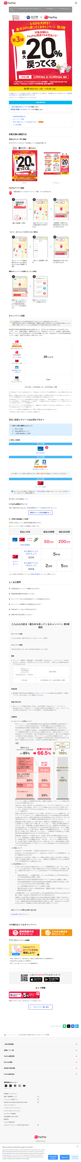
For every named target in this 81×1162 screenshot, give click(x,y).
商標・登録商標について (10, 1096)
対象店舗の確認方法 (19, 116)
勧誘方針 (6, 1119)
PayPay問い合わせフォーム (19, 914)
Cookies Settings (75, 1157)
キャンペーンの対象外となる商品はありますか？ (26, 604)
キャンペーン (12, 1034)
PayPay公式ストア (27, 1000)
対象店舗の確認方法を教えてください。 (23, 593)
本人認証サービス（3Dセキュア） (31, 552)
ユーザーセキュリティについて (12, 1110)
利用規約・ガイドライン (10, 1093)
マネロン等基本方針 (9, 1122)
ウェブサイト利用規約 (10, 1113)
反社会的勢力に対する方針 (11, 1116)
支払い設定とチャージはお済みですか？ (25, 122)
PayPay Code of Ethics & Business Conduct (15, 1102)
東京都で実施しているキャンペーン (22, 109)
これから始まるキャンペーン (20, 107)
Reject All (64, 1157)
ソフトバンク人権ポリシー (11, 1099)
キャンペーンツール (43, 693)
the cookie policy (13, 1155)
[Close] (77, 1146)
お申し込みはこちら (17, 348)
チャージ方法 (17, 357)
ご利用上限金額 (40, 491)
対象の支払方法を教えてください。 (22, 614)
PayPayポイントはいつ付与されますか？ (24, 609)
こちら (26, 499)
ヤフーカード (15, 563)
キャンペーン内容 (18, 119)
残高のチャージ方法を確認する (39, 512)
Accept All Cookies (52, 1157)
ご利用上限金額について (37, 574)
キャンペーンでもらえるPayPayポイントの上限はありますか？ (31, 599)
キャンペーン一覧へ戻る (41, 1007)
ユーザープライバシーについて (12, 1108)
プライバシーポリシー (10, 1105)
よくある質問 (17, 124)
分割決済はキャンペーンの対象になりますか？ (25, 588)
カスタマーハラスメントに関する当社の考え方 (16, 1125)
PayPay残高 (25, 545)
